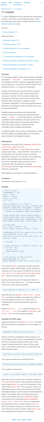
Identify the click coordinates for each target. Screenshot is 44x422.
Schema (27, 2)
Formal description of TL (12, 44)
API (10, 2)
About (14, 419)
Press (24, 419)
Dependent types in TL (11, 40)
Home (4, 2)
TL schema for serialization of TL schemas (18, 57)
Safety (29, 419)
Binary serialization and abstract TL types (18, 65)
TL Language (18, 9)
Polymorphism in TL (10, 32)
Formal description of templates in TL (16, 69)
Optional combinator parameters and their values (20, 61)
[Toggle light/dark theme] (41, 2)
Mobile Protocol (7, 9)
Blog (19, 419)
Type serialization (9, 52)
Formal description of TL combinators (16, 48)
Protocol (18, 2)
